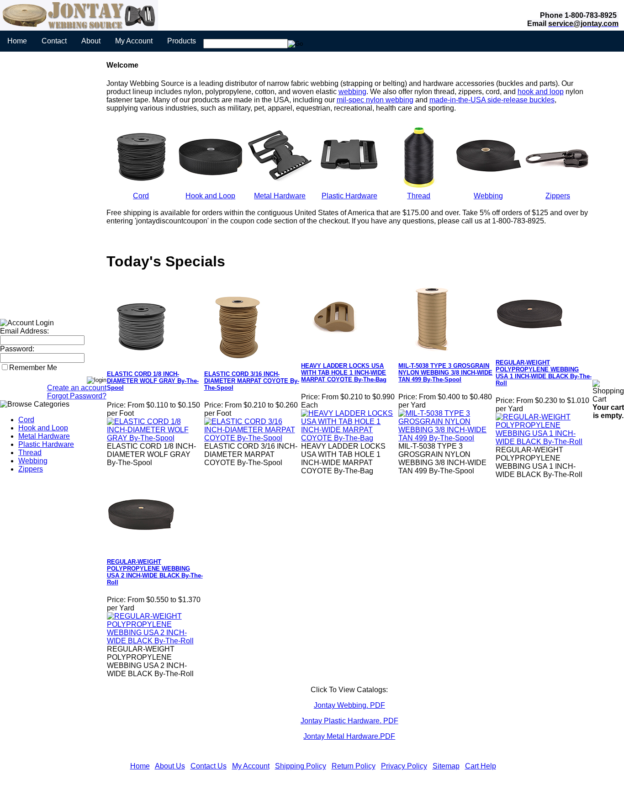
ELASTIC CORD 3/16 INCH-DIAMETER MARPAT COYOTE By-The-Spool (251, 381)
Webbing (33, 461)
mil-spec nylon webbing (375, 100)
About (90, 41)
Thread (30, 452)
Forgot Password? (76, 396)
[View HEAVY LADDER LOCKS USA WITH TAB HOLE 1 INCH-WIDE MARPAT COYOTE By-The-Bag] (349, 438)
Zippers (30, 469)
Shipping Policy (300, 766)
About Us (170, 766)
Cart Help (480, 766)
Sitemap (446, 766)
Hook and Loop (43, 428)
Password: (17, 349)
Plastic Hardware (46, 444)
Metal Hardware (44, 436)
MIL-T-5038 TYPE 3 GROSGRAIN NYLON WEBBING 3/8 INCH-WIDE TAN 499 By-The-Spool (445, 372)
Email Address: (24, 331)
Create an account (76, 388)
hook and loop (541, 91)
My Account (134, 41)
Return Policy (353, 766)
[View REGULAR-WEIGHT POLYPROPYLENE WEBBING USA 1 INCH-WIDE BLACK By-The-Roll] (544, 441)
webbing (352, 91)
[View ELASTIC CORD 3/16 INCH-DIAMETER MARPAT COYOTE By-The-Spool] (252, 438)
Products (181, 41)
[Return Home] (79, 28)
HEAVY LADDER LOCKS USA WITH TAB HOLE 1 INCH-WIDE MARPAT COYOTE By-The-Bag (343, 372)
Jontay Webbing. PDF (349, 705)
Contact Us (208, 766)
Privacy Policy (404, 766)
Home (17, 41)
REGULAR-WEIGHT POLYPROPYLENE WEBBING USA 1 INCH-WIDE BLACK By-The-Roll (544, 373)
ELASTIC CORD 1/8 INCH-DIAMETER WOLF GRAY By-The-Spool (153, 381)
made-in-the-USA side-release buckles (492, 100)
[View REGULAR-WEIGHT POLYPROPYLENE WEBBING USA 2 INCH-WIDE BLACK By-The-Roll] (155, 641)
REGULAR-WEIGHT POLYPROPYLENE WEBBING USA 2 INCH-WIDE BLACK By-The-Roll (155, 572)
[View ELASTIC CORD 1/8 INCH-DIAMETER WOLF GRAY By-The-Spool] (155, 438)
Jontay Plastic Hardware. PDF (349, 721)
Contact (54, 41)
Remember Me (33, 367)
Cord (26, 420)
